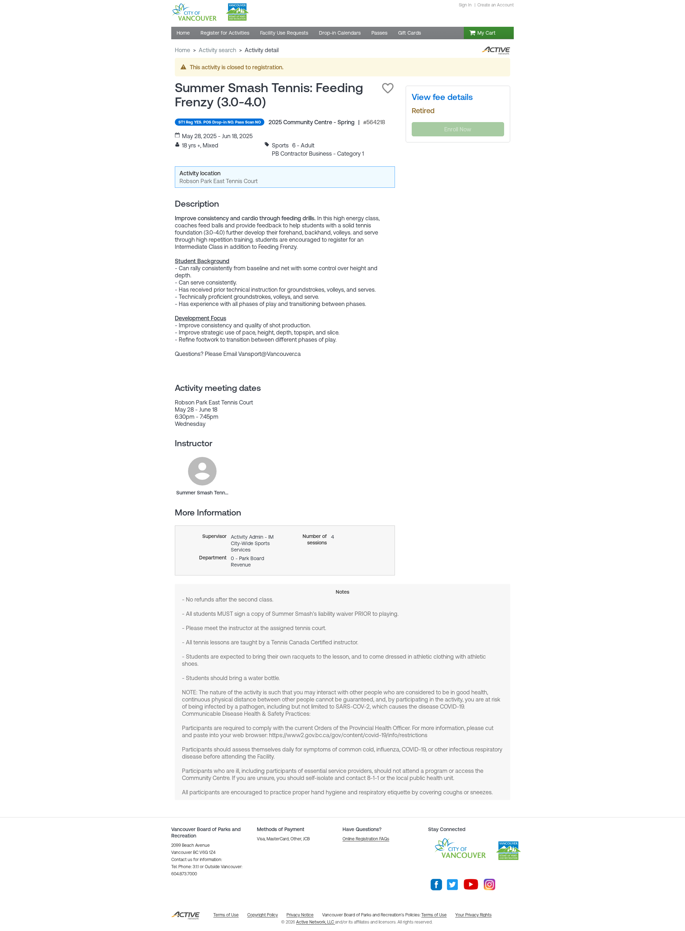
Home (182, 50)
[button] (388, 88)
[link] (202, 471)
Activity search (217, 50)
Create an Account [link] (495, 4)
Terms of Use (434, 914)
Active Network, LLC (315, 922)
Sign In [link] (465, 4)
